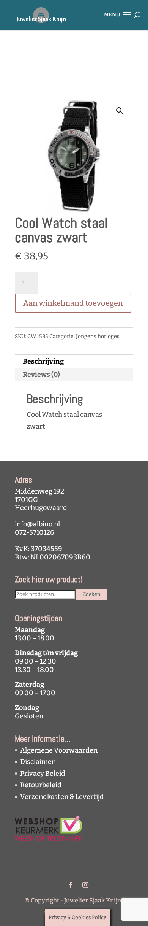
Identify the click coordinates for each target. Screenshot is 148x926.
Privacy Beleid (42, 773)
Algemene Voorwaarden (59, 750)
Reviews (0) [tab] (41, 374)
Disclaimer (37, 762)
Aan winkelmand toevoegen (73, 303)
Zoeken (91, 594)
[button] (119, 111)
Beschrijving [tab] (43, 361)
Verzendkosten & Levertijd (62, 797)
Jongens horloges (98, 336)
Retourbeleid (40, 785)
